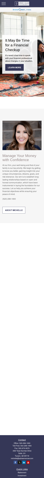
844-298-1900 (26, 445)
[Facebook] (15, 462)
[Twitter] (19, 462)
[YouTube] (28, 462)
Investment (22, 475)
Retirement (22, 472)
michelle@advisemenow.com (22, 458)
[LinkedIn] (24, 462)
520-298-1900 (24, 443)
